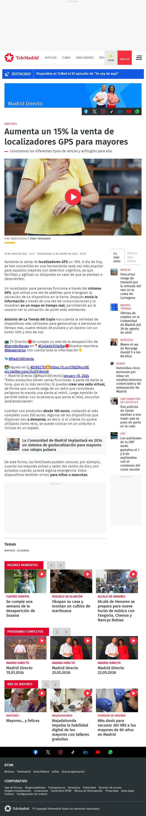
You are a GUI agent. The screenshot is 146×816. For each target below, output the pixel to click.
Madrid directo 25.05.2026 (71, 648)
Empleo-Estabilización (17, 791)
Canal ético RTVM (61, 791)
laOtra (55, 771)
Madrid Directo (17, 662)
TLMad (66, 57)
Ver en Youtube (97, 752)
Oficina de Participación (88, 791)
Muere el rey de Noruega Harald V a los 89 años (114, 342)
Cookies (9, 794)
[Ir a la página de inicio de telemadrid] (21, 57)
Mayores (10, 123)
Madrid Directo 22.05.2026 (117, 648)
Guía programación (73, 771)
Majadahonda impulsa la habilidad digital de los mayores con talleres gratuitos (71, 700)
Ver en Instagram (60, 752)
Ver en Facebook (35, 753)
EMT (123, 433)
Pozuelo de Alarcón (67, 596)
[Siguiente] (60, 565)
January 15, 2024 (76, 376)
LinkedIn (120, 111)
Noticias (51, 57)
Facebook (86, 111)
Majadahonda (62, 715)
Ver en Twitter (48, 753)
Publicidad (89, 787)
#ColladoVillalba (51, 346)
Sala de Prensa (13, 787)
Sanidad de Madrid (112, 715)
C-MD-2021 (73, 95)
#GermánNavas (16, 346)
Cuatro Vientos (17, 596)
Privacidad (112, 791)
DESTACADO (21, 74)
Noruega (126, 340)
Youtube (128, 111)
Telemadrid (23, 771)
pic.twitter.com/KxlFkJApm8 (26, 371)
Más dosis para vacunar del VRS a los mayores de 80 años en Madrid (117, 700)
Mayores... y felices (25, 700)
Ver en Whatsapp (110, 752)
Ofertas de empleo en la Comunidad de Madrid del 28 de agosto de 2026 (114, 307)
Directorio (74, 787)
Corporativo (15, 781)
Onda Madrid (85, 57)
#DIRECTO (38, 367)
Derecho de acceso (110, 787)
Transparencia (56, 787)
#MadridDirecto (21, 359)
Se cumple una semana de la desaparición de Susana (20, 608)
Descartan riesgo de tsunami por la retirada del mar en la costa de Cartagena (114, 271)
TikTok (111, 111)
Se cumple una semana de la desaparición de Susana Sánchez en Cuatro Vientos (25, 581)
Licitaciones (41, 791)
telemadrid (16, 808)
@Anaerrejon (15, 350)
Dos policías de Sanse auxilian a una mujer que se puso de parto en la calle (114, 400)
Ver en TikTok (73, 753)
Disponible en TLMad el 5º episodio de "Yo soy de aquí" (77, 73)
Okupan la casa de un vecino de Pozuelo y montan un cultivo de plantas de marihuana (71, 581)
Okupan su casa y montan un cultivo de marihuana (71, 606)
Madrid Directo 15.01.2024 (25, 648)
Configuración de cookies (32, 794)
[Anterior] (51, 565)
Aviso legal (127, 791)
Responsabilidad (35, 787)
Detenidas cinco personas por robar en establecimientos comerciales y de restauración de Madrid (112, 363)
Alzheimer (23, 550)
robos (120, 363)
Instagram (103, 111)
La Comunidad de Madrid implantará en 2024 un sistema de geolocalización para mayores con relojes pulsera (13, 444)
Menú (139, 58)
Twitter (94, 111)
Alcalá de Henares (111, 596)
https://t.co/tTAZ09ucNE (69, 367)
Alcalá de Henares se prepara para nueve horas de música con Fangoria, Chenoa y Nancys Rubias (117, 581)
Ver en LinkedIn (85, 752)
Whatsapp (137, 111)
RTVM (8, 765)
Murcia (125, 270)
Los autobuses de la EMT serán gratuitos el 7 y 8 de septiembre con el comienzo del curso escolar (114, 435)
